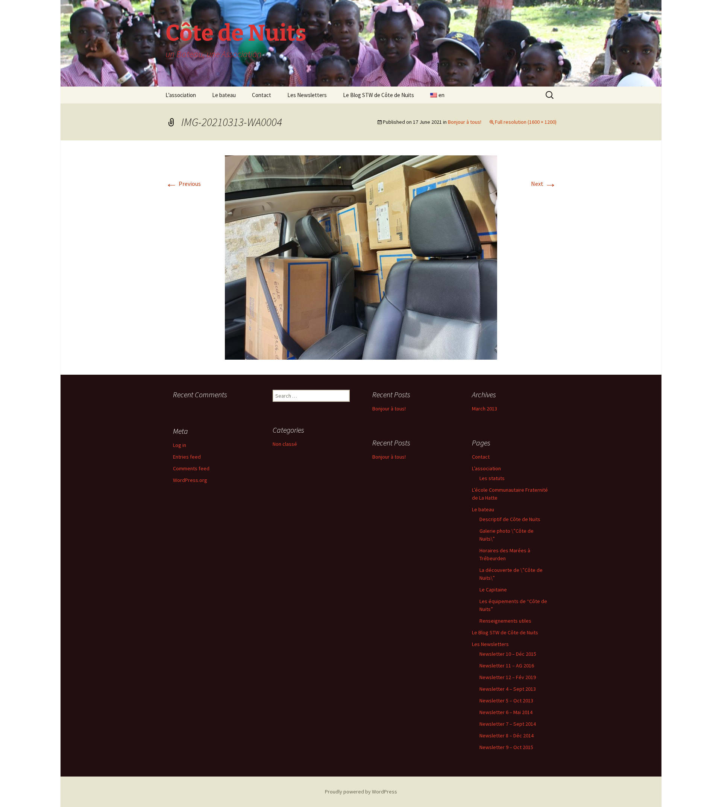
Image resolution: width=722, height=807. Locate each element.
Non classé (285, 444)
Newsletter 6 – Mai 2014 (505, 712)
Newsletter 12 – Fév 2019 (507, 677)
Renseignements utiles (505, 620)
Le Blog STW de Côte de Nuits (378, 95)
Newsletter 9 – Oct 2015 (506, 747)
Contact (261, 95)
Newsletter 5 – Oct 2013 (506, 700)
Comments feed (191, 468)
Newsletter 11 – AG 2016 (506, 665)
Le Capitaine (493, 589)
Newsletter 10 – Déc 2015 (507, 653)
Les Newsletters (307, 95)
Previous (183, 183)
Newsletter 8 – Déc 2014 (506, 735)
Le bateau (224, 95)
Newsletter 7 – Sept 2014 (507, 723)
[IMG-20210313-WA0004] (361, 256)
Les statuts (492, 478)
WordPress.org (190, 480)
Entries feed (187, 456)
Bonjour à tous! (464, 122)
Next (544, 183)
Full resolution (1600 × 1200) (526, 122)
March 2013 (484, 408)
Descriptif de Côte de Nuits (509, 519)
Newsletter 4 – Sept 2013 (507, 688)
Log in (179, 445)
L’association (180, 95)
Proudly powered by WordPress (361, 791)
